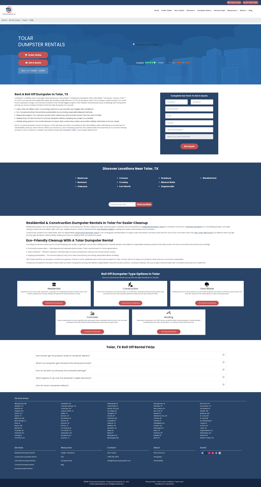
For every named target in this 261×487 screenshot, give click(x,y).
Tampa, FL (203, 423)
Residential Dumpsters (54, 303)
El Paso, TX (64, 426)
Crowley (123, 182)
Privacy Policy (151, 482)
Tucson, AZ (204, 426)
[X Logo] (206, 453)
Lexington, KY (112, 413)
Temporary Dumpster (79, 98)
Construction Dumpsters (130, 303)
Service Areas (219, 10)
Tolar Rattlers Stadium (105, 229)
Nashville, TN (158, 406)
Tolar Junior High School (203, 233)
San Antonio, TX (205, 406)
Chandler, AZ (19, 430)
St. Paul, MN (204, 418)
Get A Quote (179, 10)
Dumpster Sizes (203, 10)
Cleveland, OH (66, 404)
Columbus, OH (66, 408)
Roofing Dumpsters (168, 331)
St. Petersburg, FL (206, 421)
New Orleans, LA (159, 408)
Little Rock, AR (112, 418)
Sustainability (158, 461)
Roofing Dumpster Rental (23, 469)
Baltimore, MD (19, 418)
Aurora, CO (18, 413)
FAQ (62, 457)
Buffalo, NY (18, 428)
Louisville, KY (111, 421)
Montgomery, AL (159, 404)
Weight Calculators (68, 453)
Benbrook (83, 178)
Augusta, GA (19, 411)
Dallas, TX (64, 413)
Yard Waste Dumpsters (207, 303)
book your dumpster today (65, 130)
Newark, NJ (157, 413)
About (242, 10)
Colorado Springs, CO (68, 406)
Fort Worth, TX (66, 430)
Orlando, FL (157, 421)
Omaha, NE (157, 418)
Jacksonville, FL (112, 406)
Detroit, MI (64, 421)
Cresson (123, 178)
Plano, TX (157, 430)
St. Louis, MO (204, 416)
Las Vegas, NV (112, 411)
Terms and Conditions (165, 482)
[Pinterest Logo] (219, 453)
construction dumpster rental (87, 233)
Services (190, 10)
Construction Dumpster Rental (25, 457)
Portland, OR (158, 433)
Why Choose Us (159, 453)
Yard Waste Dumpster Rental (25, 461)
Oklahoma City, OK (160, 416)
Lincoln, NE (111, 416)
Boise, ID (17, 423)
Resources (231, 10)
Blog (250, 10)
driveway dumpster (194, 227)
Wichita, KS (204, 435)
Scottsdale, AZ (205, 408)
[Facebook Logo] (202, 453)
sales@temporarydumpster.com (119, 461)
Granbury (166, 178)
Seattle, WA (204, 411)
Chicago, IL (18, 435)
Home (156, 10)
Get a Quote (111, 453)
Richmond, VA (205, 404)
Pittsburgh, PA (158, 428)
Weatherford (209, 178)
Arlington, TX (19, 406)
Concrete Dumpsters (92, 331)
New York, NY (158, 411)
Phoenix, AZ (158, 426)
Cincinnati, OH (20, 438)
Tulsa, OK (203, 428)
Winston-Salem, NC (207, 438)
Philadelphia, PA (159, 423)
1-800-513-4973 (113, 457)
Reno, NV (157, 438)
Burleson (82, 182)
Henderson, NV (66, 435)
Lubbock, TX (111, 423)
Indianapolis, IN (112, 404)
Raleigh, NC (157, 435)
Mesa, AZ (110, 430)
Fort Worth (125, 186)
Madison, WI (111, 426)
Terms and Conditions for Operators (169, 483)
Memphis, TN (111, 428)
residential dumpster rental (153, 227)
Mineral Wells (168, 182)
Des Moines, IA (66, 418)
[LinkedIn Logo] (216, 453)
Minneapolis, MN (113, 438)
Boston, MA (18, 426)
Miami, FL (110, 433)
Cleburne (82, 186)
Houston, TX (65, 438)
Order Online (166, 10)
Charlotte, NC (19, 433)
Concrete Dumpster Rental (24, 465)
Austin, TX (18, 416)
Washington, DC (205, 433)
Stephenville (167, 186)
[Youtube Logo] (212, 453)
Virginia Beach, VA (206, 430)
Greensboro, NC (66, 433)
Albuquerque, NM (21, 404)
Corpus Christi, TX (67, 411)
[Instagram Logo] (209, 453)
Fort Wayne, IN (66, 428)
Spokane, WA (204, 413)
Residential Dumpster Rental (25, 453)
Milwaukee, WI (112, 435)
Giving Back (158, 457)
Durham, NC (65, 423)
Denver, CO (65, 416)
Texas (24, 20)
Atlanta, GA (19, 408)
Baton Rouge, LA (20, 421)
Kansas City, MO (113, 408)
